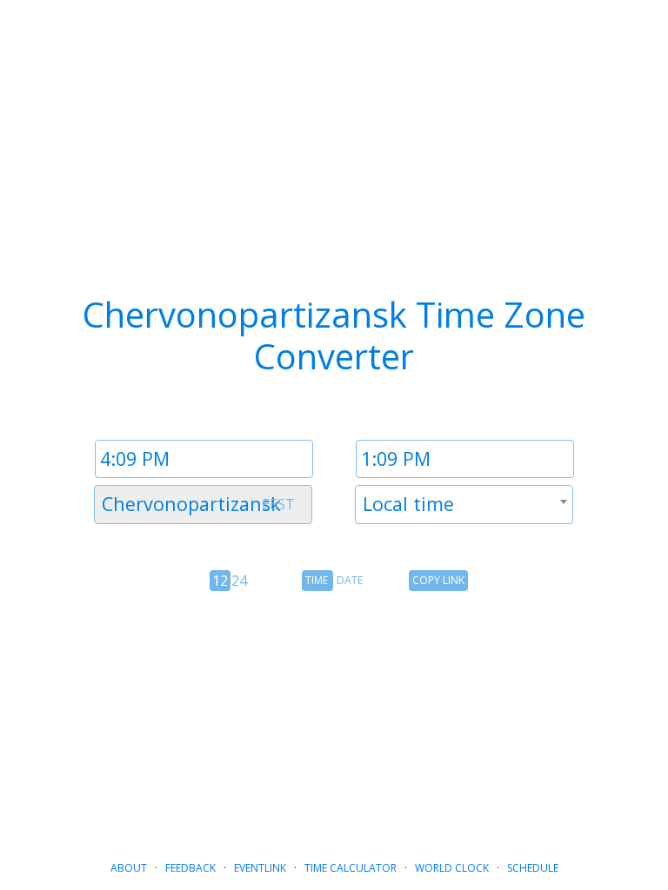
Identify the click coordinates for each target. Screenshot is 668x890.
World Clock (452, 867)
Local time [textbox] (408, 503)
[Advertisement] (334, 718)
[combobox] (203, 504)
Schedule (532, 867)
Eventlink (260, 867)
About (128, 867)
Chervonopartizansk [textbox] (191, 503)
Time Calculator (350, 867)
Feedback (190, 867)
